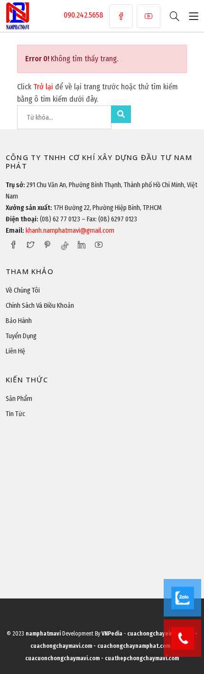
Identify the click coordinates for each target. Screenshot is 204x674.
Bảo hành (19, 321)
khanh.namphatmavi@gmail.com (70, 231)
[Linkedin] (81, 244)
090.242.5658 (83, 14)
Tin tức (15, 414)
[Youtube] (148, 16)
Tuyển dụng (21, 336)
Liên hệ (15, 351)
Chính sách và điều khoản (40, 306)
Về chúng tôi (23, 290)
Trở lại (44, 86)
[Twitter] (30, 244)
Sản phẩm (19, 399)
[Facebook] (121, 16)
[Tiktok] (64, 245)
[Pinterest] (47, 244)
